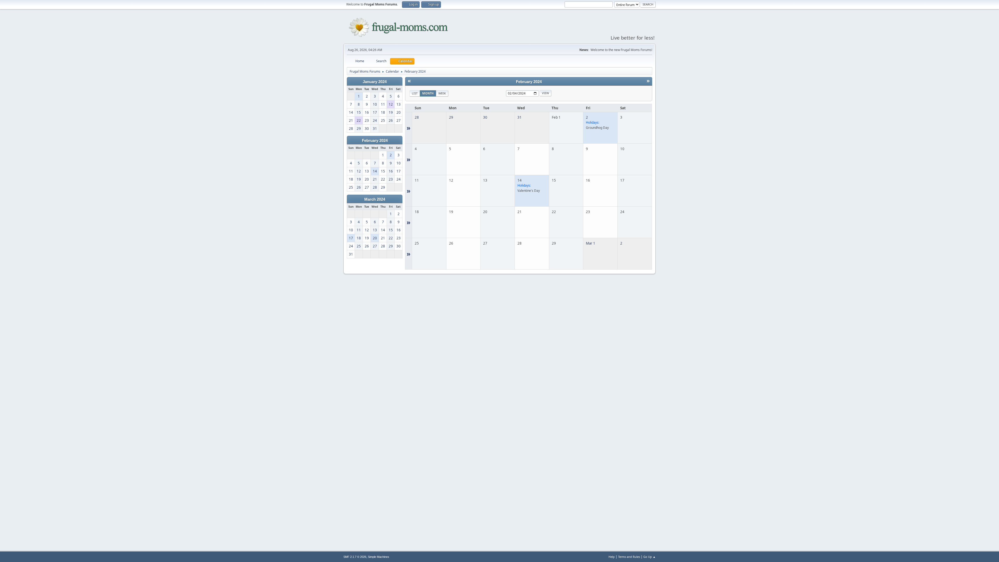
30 (485, 117)
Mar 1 (590, 243)
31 (519, 117)
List (415, 93)
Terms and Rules (629, 557)
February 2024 (375, 140)
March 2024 (374, 199)
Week (442, 93)
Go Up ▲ (649, 557)
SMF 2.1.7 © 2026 (354, 556)
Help (612, 557)
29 (451, 117)
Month (428, 93)
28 (417, 117)
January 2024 (375, 82)
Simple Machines (378, 556)
